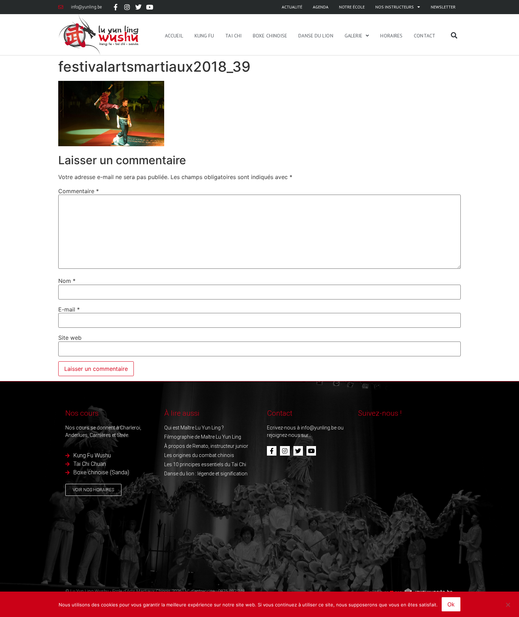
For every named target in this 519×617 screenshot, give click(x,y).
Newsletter (443, 7)
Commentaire (78, 191)
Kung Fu (204, 35)
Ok (451, 604)
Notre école (352, 7)
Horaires (391, 35)
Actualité (292, 7)
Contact (424, 35)
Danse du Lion (315, 35)
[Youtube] (149, 7)
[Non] (508, 604)
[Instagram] (126, 7)
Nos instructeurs (394, 7)
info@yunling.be (318, 428)
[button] (454, 35)
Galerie (354, 35)
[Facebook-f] (115, 7)
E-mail (69, 309)
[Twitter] (138, 7)
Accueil (174, 35)
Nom (67, 281)
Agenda (320, 7)
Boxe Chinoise (270, 35)
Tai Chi (233, 35)
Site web (70, 337)
